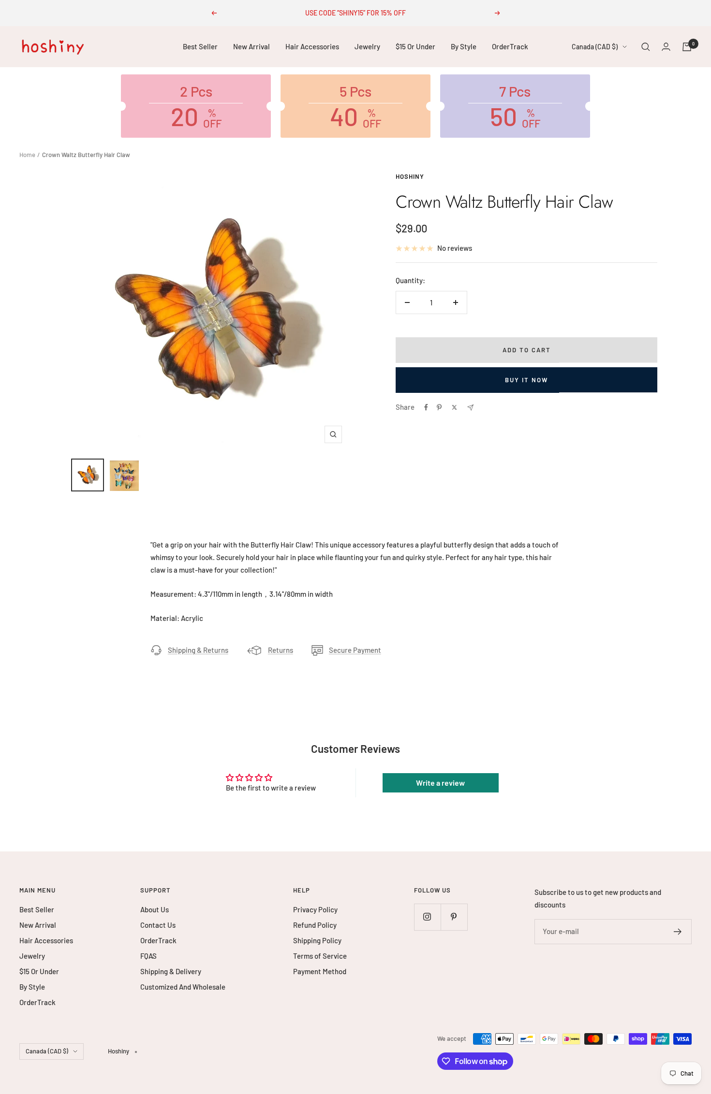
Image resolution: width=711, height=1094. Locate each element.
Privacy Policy (315, 909)
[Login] (666, 47)
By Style (463, 46)
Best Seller (200, 46)
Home (27, 154)
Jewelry (367, 46)
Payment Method (319, 971)
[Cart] (687, 47)
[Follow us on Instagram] (427, 917)
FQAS (148, 955)
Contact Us (158, 925)
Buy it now (526, 380)
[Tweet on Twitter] (454, 407)
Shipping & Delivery (170, 971)
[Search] (645, 47)
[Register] (678, 931)
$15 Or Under (415, 46)
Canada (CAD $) (595, 47)
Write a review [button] (440, 782)
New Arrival (251, 46)
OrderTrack (510, 46)
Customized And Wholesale (182, 986)
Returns (280, 650)
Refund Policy (315, 925)
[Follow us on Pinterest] (454, 917)
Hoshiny (410, 176)
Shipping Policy (317, 940)
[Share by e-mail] (470, 407)
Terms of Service (320, 955)
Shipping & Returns (198, 650)
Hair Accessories (312, 46)
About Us (154, 909)
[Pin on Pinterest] (439, 407)
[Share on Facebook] (426, 407)
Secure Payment (355, 650)
